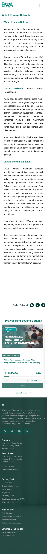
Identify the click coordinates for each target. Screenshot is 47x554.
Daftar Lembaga (8, 532)
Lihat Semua (21, 393)
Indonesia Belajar (9, 520)
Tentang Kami (7, 483)
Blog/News (6, 492)
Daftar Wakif (7, 489)
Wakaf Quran (7, 513)
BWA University (8, 502)
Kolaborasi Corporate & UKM (13, 499)
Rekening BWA (8, 496)
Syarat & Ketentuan (10, 486)
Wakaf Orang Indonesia (11, 516)
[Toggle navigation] (42, 5)
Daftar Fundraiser (9, 535)
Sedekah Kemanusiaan (11, 523)
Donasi (22, 386)
